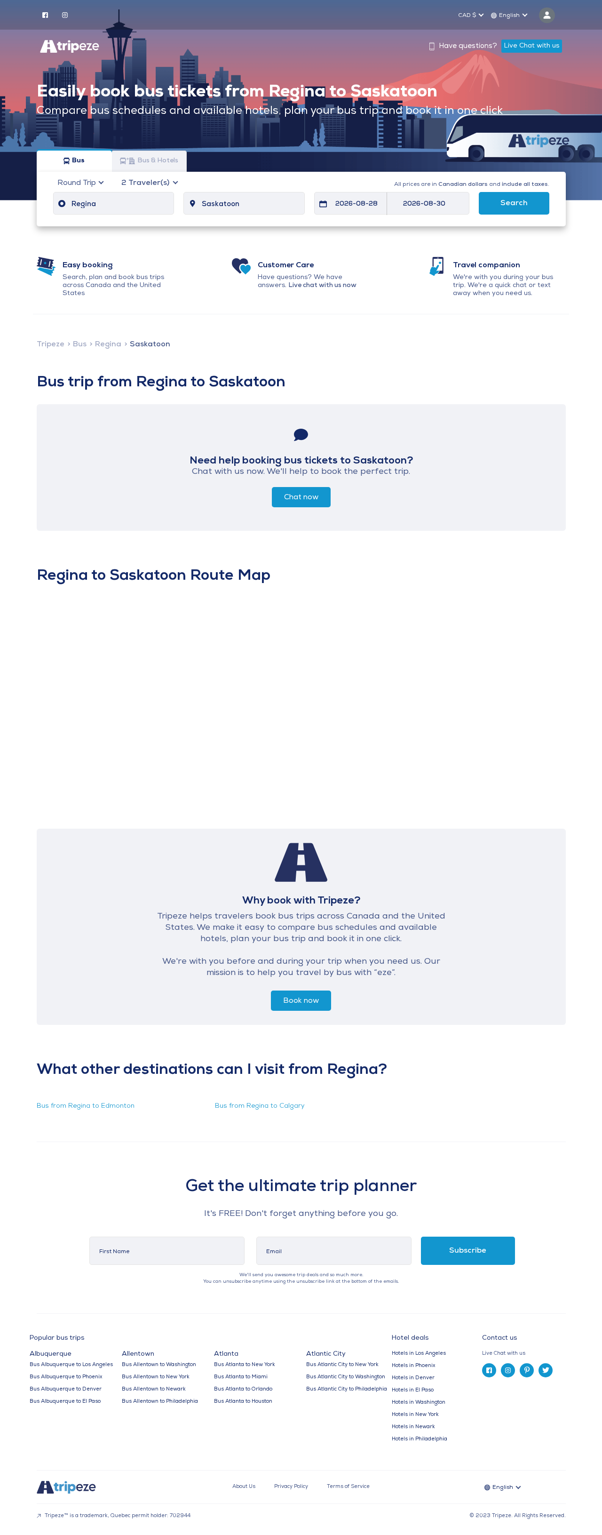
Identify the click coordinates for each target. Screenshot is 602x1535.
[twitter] (546, 1370)
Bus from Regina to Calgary (260, 1106)
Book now (301, 1001)
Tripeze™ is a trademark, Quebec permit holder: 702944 (116, 1516)
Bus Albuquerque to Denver (66, 1389)
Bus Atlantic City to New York (342, 1364)
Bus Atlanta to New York (244, 1364)
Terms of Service (348, 1486)
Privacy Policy (291, 1486)
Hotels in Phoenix (413, 1365)
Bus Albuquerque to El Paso (65, 1401)
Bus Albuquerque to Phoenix (66, 1377)
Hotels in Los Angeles (419, 1353)
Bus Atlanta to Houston (243, 1401)
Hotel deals (410, 1338)
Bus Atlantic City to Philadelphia (346, 1389)
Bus (78, 161)
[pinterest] (527, 1370)
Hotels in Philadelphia (419, 1439)
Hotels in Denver (413, 1378)
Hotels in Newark (413, 1427)
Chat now (301, 497)
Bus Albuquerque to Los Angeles (71, 1364)
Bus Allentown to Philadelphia (160, 1401)
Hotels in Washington (418, 1402)
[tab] (527, 1353)
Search (514, 203)
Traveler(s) (146, 183)
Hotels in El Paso (413, 1390)
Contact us (499, 1338)
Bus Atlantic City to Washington (345, 1377)
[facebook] (45, 14)
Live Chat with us (531, 45)
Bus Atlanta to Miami (241, 1377)
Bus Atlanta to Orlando (243, 1389)
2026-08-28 (356, 204)
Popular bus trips (57, 1338)
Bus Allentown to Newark (154, 1389)
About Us (243, 1486)
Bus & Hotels (157, 161)
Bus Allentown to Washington (159, 1364)
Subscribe (467, 1251)
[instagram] (65, 14)
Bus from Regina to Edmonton (86, 1106)
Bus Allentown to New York (156, 1377)
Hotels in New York (415, 1414)
